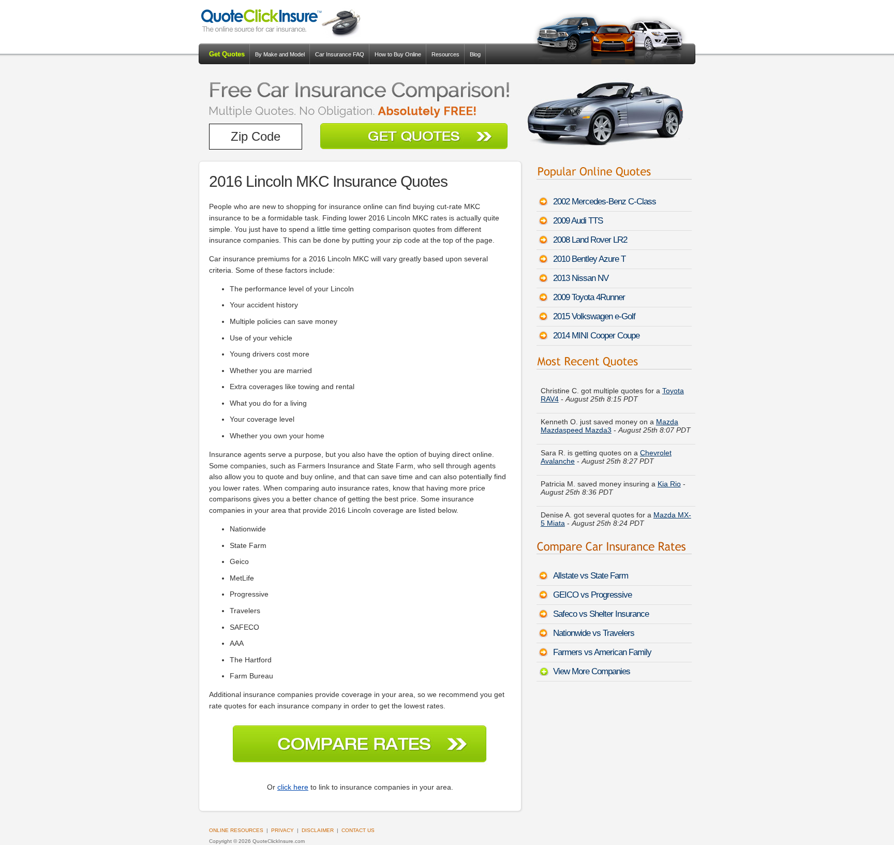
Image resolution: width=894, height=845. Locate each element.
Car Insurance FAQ (339, 54)
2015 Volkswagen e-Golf (594, 316)
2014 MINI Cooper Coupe (596, 335)
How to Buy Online (398, 54)
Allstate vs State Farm (590, 576)
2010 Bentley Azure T (589, 259)
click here (292, 787)
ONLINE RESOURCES (236, 830)
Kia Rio (669, 484)
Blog (475, 54)
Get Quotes (227, 54)
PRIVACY (282, 830)
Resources (445, 54)
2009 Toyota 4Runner (589, 297)
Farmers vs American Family (602, 652)
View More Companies (591, 671)
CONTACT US (358, 830)
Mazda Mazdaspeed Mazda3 (609, 426)
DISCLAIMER (318, 830)
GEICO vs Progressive (592, 595)
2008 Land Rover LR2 (590, 240)
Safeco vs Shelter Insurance (601, 614)
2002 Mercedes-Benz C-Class (604, 201)
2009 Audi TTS (578, 221)
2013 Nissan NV (580, 278)
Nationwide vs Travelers (593, 633)
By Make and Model (280, 54)
